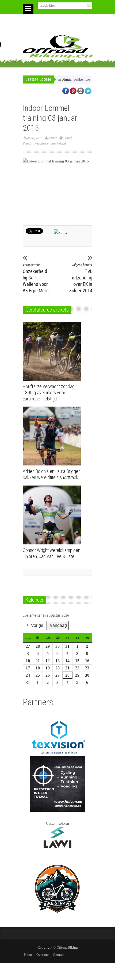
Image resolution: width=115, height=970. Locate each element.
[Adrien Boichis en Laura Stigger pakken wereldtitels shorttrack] (53, 436)
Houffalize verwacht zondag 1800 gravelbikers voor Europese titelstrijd (49, 392)
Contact (58, 955)
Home (28, 955)
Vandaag (58, 625)
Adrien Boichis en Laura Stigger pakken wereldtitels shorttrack (63, 79)
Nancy (52, 138)
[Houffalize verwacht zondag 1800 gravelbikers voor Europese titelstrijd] (53, 351)
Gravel (67, 138)
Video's (27, 143)
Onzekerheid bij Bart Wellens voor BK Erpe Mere (36, 278)
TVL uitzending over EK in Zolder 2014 (80, 278)
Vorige (37, 625)
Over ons (42, 955)
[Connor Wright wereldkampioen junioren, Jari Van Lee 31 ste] (53, 515)
